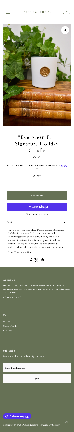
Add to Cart (37, 195)
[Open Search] (62, 12)
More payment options (37, 214)
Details (10, 222)
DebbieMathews (30, 424)
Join (37, 378)
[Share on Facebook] (31, 261)
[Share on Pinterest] (42, 261)
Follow (6, 321)
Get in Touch (10, 325)
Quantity (37, 175)
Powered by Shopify (50, 424)
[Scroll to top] (66, 422)
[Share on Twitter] (36, 261)
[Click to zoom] (65, 30)
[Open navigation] (11, 12)
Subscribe (7, 330)
